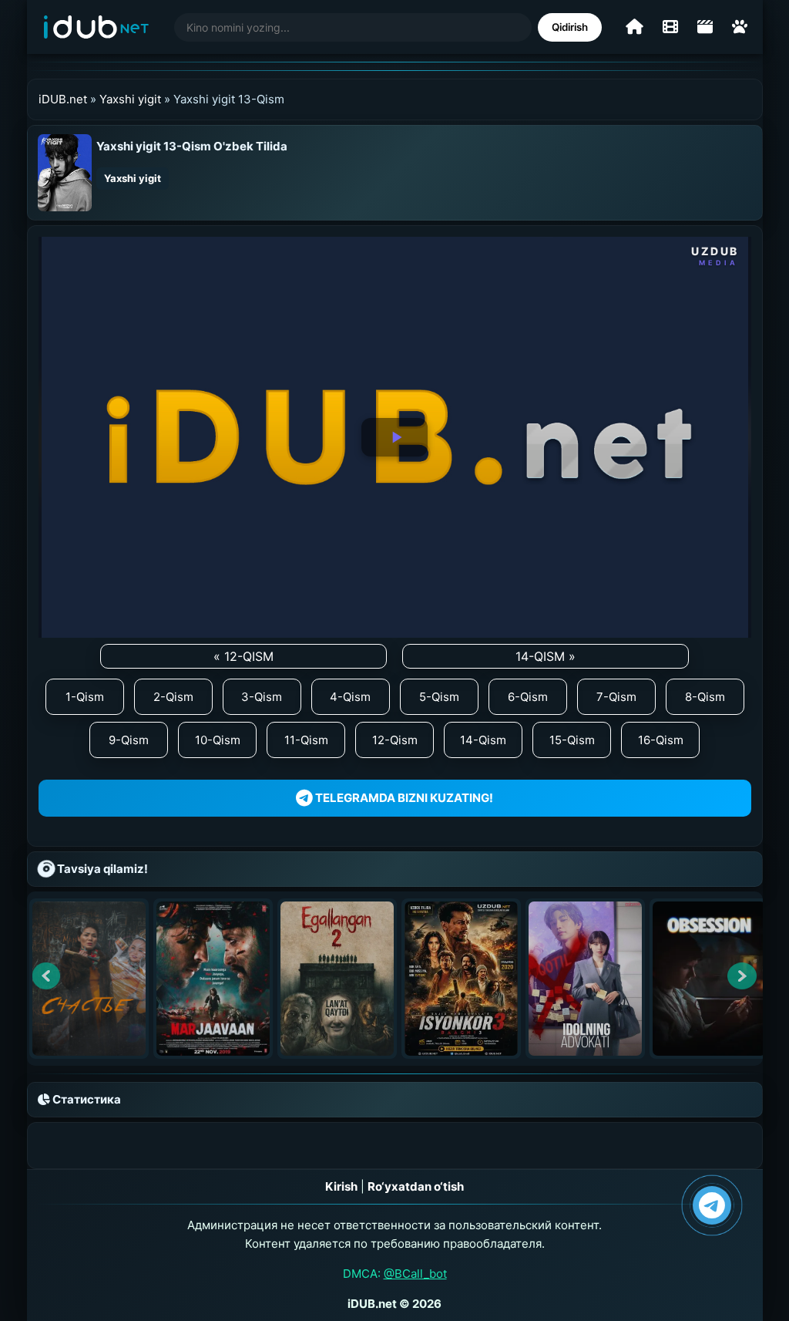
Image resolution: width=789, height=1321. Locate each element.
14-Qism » (545, 656)
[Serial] (705, 27)
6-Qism (528, 696)
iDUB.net (63, 99)
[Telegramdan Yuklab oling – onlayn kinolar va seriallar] (712, 1205)
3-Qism (261, 696)
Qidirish (570, 27)
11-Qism (306, 740)
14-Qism (483, 740)
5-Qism (439, 696)
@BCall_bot (415, 1273)
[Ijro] (394, 437)
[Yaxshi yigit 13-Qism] (65, 171)
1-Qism (84, 696)
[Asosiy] (634, 27)
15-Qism (572, 740)
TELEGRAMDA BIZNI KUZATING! (403, 797)
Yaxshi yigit (130, 99)
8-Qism (705, 696)
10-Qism (217, 740)
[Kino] (670, 27)
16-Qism (660, 740)
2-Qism (173, 696)
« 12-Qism (243, 656)
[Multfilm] (739, 27)
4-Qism (350, 696)
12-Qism (395, 740)
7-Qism (616, 696)
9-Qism (129, 740)
